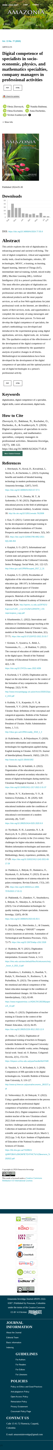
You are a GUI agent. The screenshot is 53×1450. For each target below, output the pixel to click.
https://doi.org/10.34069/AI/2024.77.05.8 (25, 231)
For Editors (20, 1369)
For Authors (20, 1360)
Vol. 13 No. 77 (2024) (11, 41)
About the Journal (13, 1332)
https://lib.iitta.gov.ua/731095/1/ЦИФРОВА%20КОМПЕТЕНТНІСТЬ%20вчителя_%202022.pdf (27, 1154)
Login (25, 5)
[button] (7, 122)
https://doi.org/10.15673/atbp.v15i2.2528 (29, 942)
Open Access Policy (19, 1397)
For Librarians (21, 1374)
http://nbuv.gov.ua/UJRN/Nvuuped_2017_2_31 (24, 568)
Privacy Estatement (19, 1407)
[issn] (26, 1237)
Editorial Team (12, 1337)
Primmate (31, 1303)
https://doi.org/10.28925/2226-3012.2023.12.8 (24, 1029)
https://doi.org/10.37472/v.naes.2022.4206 (23, 668)
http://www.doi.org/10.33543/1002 (19, 760)
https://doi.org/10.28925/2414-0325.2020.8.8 (24, 823)
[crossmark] (11, 96)
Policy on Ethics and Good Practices (26, 1387)
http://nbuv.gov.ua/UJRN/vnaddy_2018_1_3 (23, 732)
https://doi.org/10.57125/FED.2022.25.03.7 (30, 636)
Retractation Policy (19, 1402)
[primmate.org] (35, 1312)
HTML (18, 88)
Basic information (13, 1342)
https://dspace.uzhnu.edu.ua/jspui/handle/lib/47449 (26, 1061)
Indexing (10, 1347)
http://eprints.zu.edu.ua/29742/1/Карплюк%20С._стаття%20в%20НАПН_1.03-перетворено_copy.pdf (26, 609)
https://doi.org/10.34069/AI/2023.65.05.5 (22, 919)
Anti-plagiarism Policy (20, 1392)
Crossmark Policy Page (21, 1411)
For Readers (21, 1365)
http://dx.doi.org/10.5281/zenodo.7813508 (26, 513)
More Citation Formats (12, 453)
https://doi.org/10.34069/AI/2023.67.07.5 (22, 490)
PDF (7, 88)
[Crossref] (26, 1246)
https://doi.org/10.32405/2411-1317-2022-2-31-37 (25, 787)
